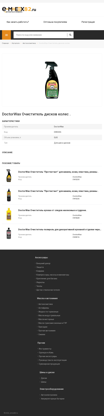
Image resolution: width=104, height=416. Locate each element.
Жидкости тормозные (48, 312)
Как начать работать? (18, 22)
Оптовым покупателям (55, 22)
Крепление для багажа (46, 278)
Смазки (41, 334)
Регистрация (88, 22)
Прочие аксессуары (48, 356)
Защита (40, 267)
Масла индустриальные (49, 315)
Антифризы (43, 308)
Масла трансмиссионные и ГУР (52, 323)
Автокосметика (45, 304)
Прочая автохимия (46, 331)
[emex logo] (20, 9)
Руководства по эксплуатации (53, 360)
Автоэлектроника (49, 395)
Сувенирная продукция (49, 364)
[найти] (70, 35)
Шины (43, 382)
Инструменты (45, 349)
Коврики (40, 271)
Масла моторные (46, 319)
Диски (44, 378)
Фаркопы (40, 282)
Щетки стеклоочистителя (48, 290)
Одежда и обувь (46, 352)
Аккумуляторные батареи (52, 399)
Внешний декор (43, 263)
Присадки (42, 327)
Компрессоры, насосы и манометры (52, 275)
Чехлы (39, 286)
